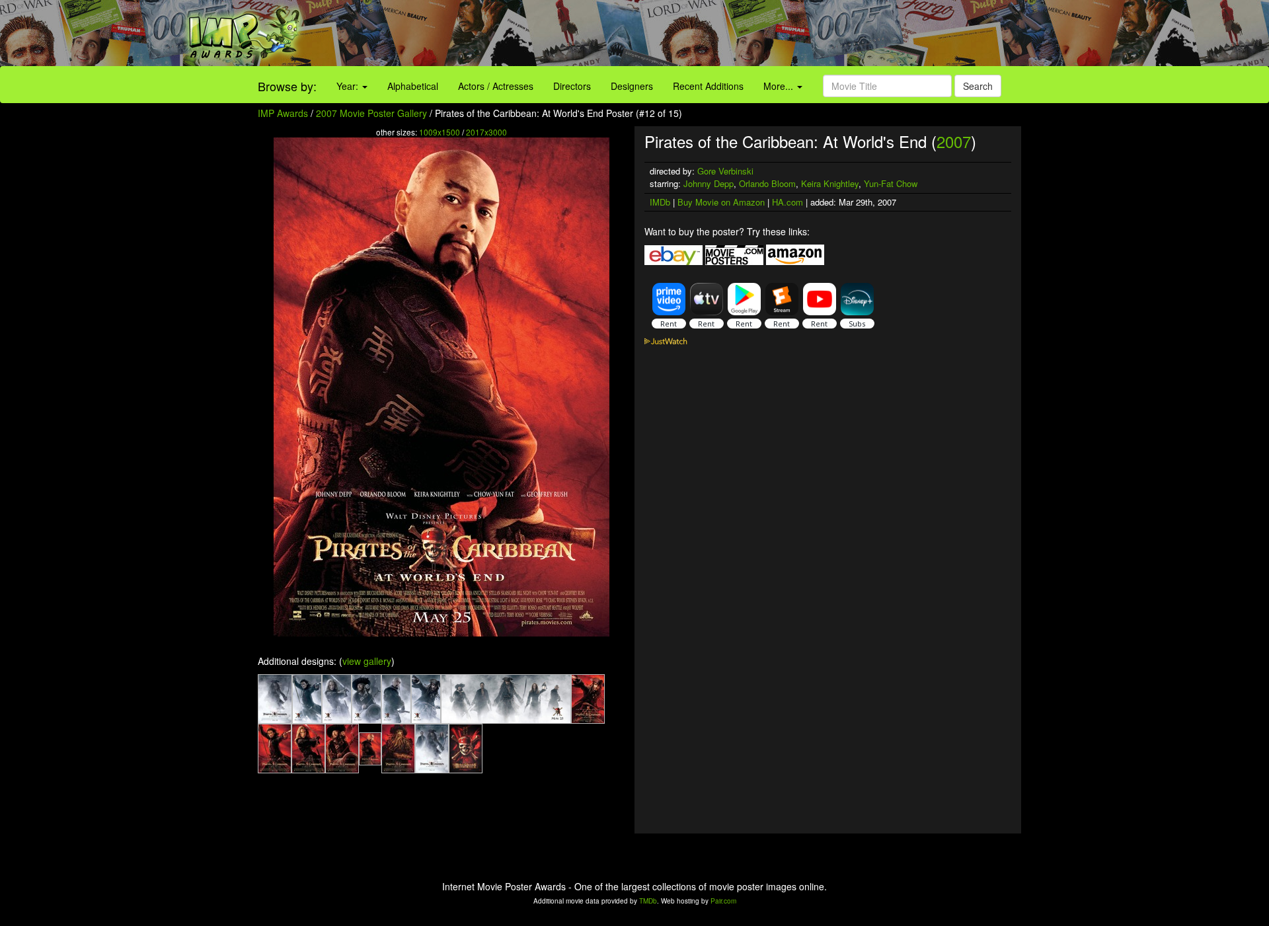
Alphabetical (412, 86)
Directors (572, 86)
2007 (954, 141)
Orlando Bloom (767, 183)
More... (779, 86)
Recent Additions (708, 86)
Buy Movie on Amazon (721, 202)
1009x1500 (439, 131)
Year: (348, 86)
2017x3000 (486, 131)
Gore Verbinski (725, 171)
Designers (632, 86)
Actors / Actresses (495, 86)
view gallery (366, 661)
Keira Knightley (830, 183)
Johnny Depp (708, 183)
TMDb (648, 901)
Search (978, 86)
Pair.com (723, 901)
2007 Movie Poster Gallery (371, 113)
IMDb (660, 202)
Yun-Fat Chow (890, 183)
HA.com (787, 202)
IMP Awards (283, 113)
